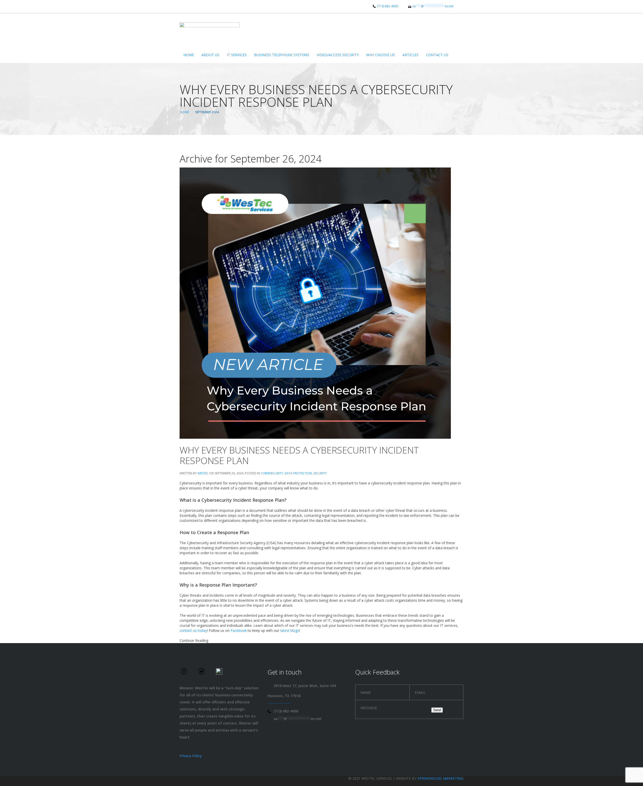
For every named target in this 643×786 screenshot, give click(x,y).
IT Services (237, 54)
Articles (410, 54)
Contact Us (437, 54)
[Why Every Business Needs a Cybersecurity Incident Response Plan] (315, 302)
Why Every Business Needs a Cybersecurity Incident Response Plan (299, 455)
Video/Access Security (338, 54)
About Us (210, 54)
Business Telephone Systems (281, 54)
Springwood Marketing (440, 778)
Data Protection (298, 473)
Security (320, 473)
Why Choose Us (380, 54)
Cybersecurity (272, 473)
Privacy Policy (191, 755)
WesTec (202, 473)
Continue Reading (194, 640)
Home (188, 54)
